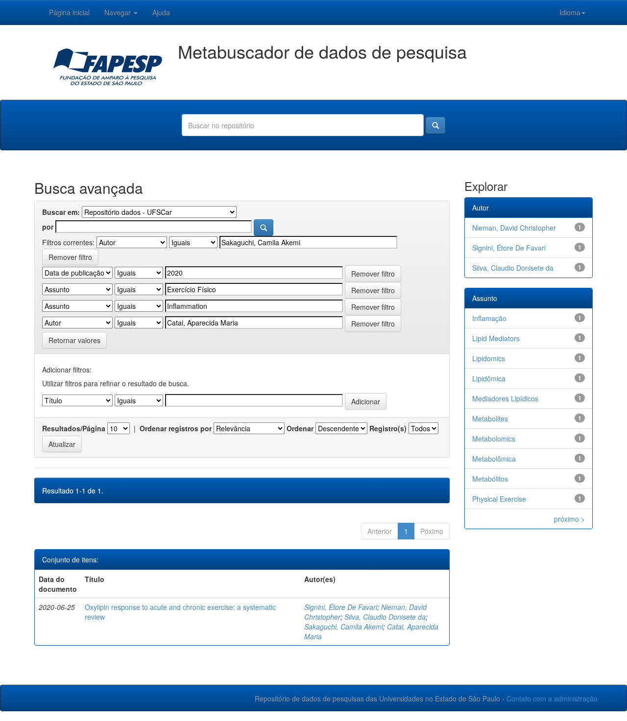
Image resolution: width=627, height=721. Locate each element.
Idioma (569, 12)
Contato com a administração (552, 698)
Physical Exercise (499, 499)
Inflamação (489, 318)
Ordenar (300, 428)
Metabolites (490, 418)
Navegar (118, 12)
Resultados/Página (73, 428)
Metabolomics (493, 438)
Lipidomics (488, 358)
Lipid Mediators (496, 338)
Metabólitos (490, 479)
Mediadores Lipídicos (505, 398)
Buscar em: (61, 212)
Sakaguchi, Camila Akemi (343, 626)
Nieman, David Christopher (514, 228)
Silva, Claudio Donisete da (385, 617)
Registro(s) (388, 428)
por (47, 227)
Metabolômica (494, 459)
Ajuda (161, 12)
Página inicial (69, 12)
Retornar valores (74, 340)
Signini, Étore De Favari (340, 607)
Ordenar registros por (176, 428)
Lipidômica (489, 378)
